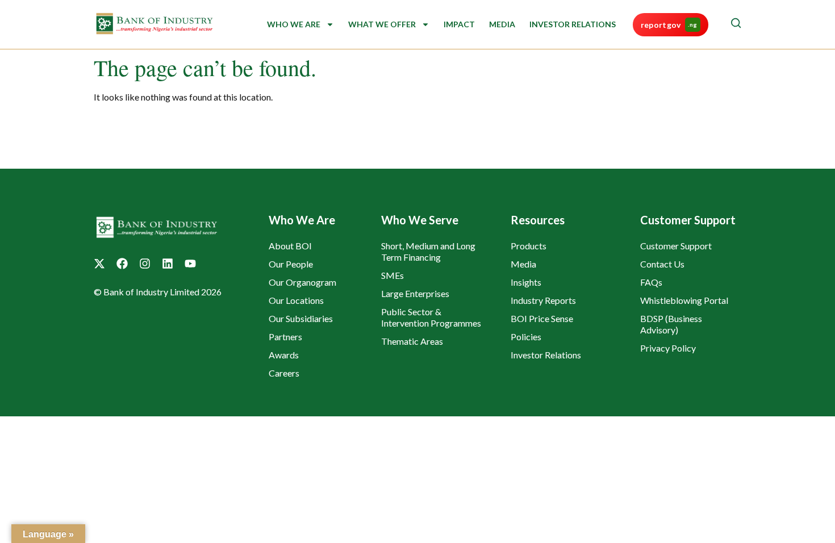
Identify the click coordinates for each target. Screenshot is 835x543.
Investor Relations (572, 24)
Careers (284, 372)
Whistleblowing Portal (684, 300)
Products (528, 245)
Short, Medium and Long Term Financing (428, 251)
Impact (459, 24)
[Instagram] (145, 263)
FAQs (651, 282)
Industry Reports (543, 300)
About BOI (290, 245)
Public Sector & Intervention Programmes (431, 317)
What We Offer (382, 24)
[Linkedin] (167, 263)
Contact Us (662, 263)
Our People (291, 263)
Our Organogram (302, 282)
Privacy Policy (668, 347)
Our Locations (296, 300)
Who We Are (293, 24)
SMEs (392, 275)
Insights (526, 282)
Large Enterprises (415, 293)
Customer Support (676, 245)
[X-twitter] (99, 263)
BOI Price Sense (542, 318)
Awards (284, 354)
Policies (526, 336)
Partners (285, 336)
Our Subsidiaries (301, 318)
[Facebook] (122, 263)
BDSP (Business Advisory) (671, 324)
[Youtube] (190, 263)
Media (502, 24)
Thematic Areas (412, 341)
